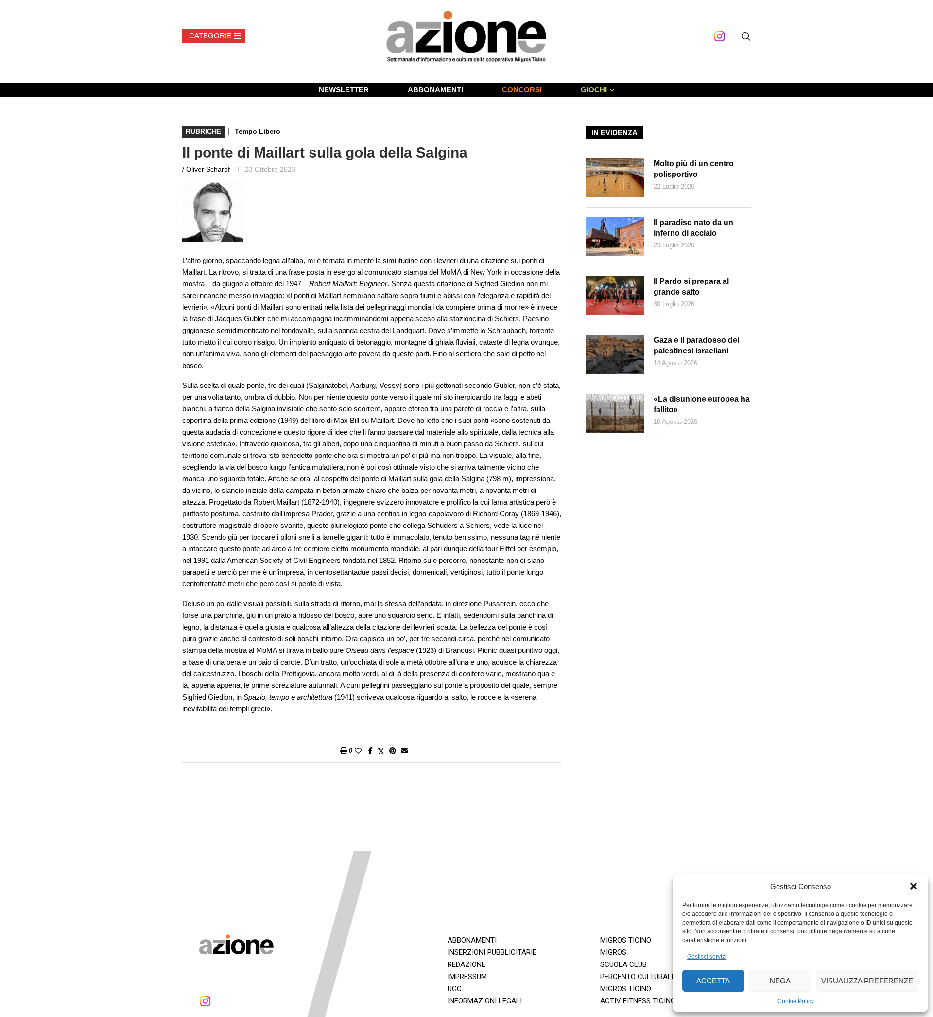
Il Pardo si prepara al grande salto (691, 286)
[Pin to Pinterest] (392, 750)
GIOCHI (594, 90)
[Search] (746, 36)
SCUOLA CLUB (623, 964)
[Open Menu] (213, 36)
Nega (780, 981)
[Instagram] (719, 36)
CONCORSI (522, 90)
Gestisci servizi (706, 956)
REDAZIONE (466, 964)
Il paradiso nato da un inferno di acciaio (693, 227)
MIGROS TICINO (625, 940)
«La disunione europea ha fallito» (702, 404)
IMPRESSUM (467, 976)
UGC (455, 988)
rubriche (203, 131)
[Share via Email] (404, 750)
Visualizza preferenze (867, 981)
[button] (913, 886)
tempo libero (257, 131)
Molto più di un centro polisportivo (694, 168)
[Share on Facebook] (370, 750)
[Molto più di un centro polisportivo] (615, 177)
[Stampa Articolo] (343, 750)
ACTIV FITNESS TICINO (637, 1001)
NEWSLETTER (344, 90)
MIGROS (613, 952)
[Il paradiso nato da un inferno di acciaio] (615, 236)
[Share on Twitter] (381, 751)
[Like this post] (358, 750)
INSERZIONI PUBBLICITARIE (492, 952)
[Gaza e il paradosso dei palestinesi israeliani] (615, 354)
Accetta (713, 981)
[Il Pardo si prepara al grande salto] (615, 295)
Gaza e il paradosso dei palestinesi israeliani (696, 345)
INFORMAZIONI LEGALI (485, 1001)
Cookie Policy (796, 1001)
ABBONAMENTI (435, 90)
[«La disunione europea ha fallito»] (615, 413)
